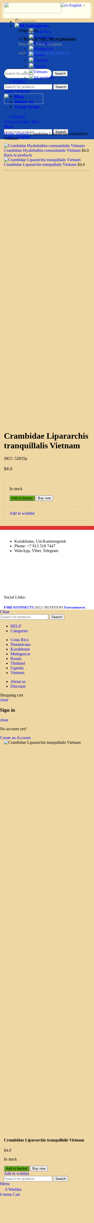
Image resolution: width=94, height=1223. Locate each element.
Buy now (44, 498)
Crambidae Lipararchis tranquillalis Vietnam (41, 164)
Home (9, 133)
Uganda (39, 66)
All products (43, 77)
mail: (43, 53)
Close (4, 612)
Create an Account (15, 737)
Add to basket (22, 498)
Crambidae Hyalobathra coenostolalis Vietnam (42, 150)
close (4, 700)
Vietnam (40, 71)
